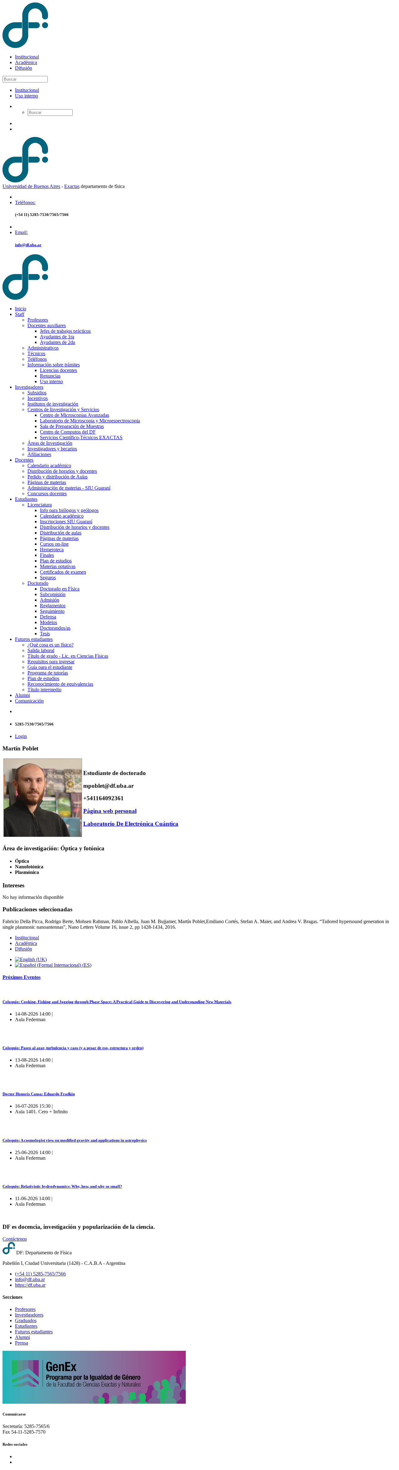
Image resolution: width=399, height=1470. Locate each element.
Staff (19, 314)
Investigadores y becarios (52, 448)
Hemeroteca (52, 549)
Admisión (49, 600)
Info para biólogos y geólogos (69, 510)
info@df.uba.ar (28, 244)
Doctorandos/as (55, 628)
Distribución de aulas (60, 532)
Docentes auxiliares (46, 325)
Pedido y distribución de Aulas (57, 476)
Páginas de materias (46, 482)
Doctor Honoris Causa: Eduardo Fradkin (38, 1094)
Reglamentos (52, 605)
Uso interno (26, 95)
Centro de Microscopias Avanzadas (74, 415)
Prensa (21, 1343)
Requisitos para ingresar (51, 661)
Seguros (48, 577)
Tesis (45, 633)
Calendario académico (49, 465)
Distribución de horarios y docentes (62, 471)
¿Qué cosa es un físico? (50, 644)
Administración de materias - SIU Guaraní (68, 488)
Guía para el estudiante (49, 667)
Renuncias (50, 375)
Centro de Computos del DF (68, 431)
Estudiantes (26, 499)
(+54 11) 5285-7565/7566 (40, 1273)
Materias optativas (57, 566)
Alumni (22, 695)
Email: (21, 232)
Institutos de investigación (52, 403)
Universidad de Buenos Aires (31, 186)
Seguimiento (52, 611)
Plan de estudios (56, 560)
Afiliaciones (39, 454)
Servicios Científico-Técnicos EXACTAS (81, 437)
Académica (26, 62)
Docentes (24, 460)
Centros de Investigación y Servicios (63, 409)
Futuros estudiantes (34, 639)
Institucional (27, 56)
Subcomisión (52, 594)
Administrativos (43, 347)
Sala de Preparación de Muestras (72, 426)
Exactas (71, 186)
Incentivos (37, 398)
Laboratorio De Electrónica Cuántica (130, 823)
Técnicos (36, 353)
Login (21, 736)
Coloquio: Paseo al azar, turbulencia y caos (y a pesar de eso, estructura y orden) (72, 1047)
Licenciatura (39, 504)
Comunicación (29, 700)
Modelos (48, 622)
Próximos (21, 977)
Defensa (48, 616)
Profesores (37, 319)
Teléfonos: (25, 202)
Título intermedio (44, 689)
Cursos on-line (54, 544)
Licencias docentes (58, 370)
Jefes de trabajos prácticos (65, 331)
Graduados (25, 1320)
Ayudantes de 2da (57, 342)
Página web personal (110, 811)
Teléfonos (37, 359)
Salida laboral (40, 650)
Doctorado (37, 583)
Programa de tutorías (47, 672)
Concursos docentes (47, 493)
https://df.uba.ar (30, 1285)
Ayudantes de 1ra (57, 336)
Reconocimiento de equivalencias (60, 684)
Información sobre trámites (53, 364)
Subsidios (36, 392)
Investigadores (29, 387)
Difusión (23, 68)
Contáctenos (14, 1239)
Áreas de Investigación (49, 443)
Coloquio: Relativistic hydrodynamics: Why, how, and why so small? (62, 1186)
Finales (47, 555)
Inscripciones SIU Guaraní (66, 521)
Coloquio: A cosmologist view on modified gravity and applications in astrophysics (74, 1140)
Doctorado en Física (59, 588)
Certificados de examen (63, 572)
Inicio (20, 308)
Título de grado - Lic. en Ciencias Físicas (67, 656)
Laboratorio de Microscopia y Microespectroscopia (90, 420)
